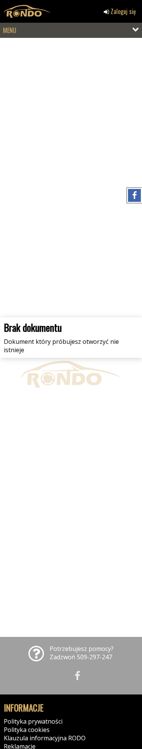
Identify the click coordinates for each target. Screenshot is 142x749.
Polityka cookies (27, 730)
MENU (9, 30)
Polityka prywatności (33, 721)
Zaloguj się (122, 11)
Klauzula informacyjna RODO (45, 738)
